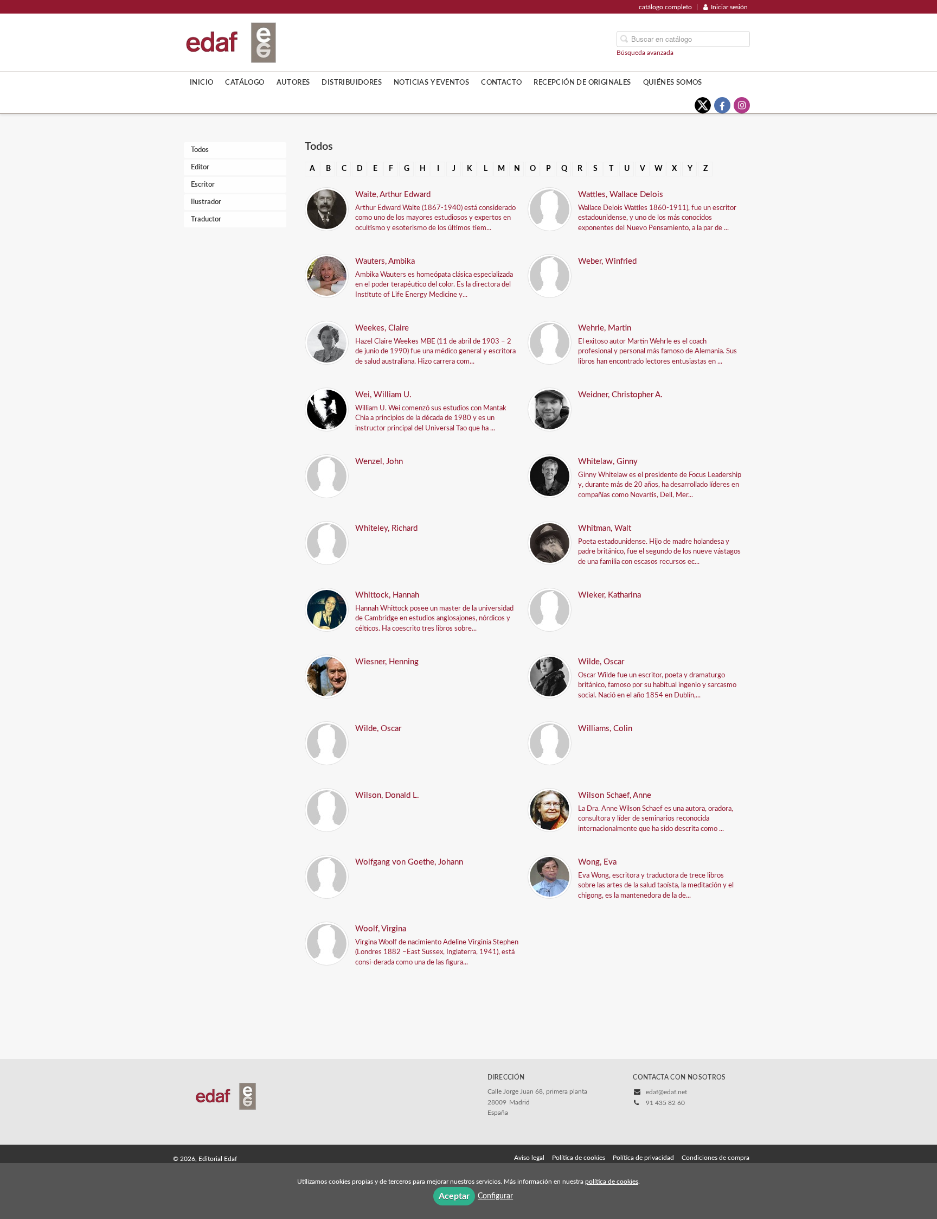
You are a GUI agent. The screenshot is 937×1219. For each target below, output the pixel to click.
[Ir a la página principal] (231, 42)
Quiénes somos (672, 82)
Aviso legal (529, 1157)
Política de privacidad (643, 1157)
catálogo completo (665, 7)
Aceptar (454, 1196)
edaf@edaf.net (666, 1092)
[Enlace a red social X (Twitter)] (703, 105)
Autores (293, 82)
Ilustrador (206, 202)
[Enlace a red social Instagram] (742, 105)
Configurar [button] (495, 1196)
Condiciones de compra (715, 1157)
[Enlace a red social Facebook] (722, 105)
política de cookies (611, 1181)
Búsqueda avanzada (645, 52)
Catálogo (244, 82)
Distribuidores (352, 82)
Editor (200, 167)
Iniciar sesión (729, 7)
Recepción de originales (582, 82)
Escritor (203, 184)
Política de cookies (578, 1157)
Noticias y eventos (431, 82)
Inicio (201, 82)
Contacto (501, 82)
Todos (200, 150)
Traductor (206, 219)
